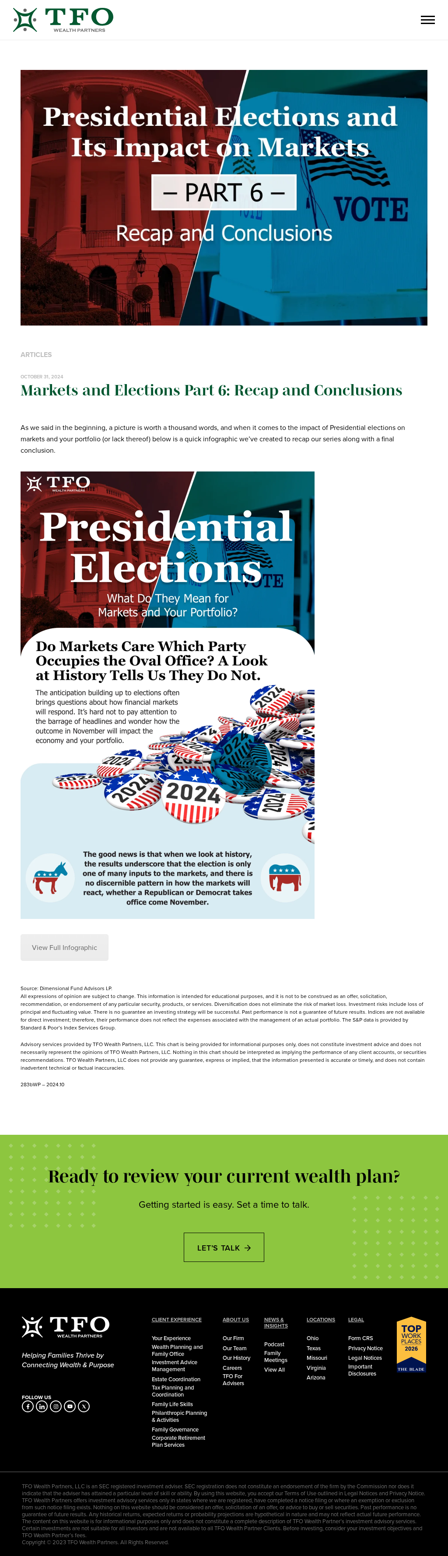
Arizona (316, 1377)
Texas (314, 1348)
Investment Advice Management (174, 1365)
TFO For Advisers (233, 1379)
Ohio (312, 1337)
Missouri (317, 1357)
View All (274, 1369)
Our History (236, 1357)
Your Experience (171, 1337)
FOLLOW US (36, 1397)
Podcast (274, 1344)
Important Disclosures (362, 1370)
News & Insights (276, 1323)
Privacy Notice (365, 1348)
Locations (321, 1320)
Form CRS (360, 1337)
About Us (236, 1320)
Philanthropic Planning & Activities (179, 1416)
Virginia (316, 1367)
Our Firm (233, 1337)
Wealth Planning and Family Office (177, 1350)
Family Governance (175, 1429)
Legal (356, 1320)
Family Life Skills (172, 1403)
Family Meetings (275, 1356)
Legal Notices (365, 1357)
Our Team (235, 1348)
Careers (232, 1367)
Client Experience (177, 1320)
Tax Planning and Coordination (173, 1391)
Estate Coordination (176, 1379)
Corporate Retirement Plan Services (178, 1441)
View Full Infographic (64, 948)
